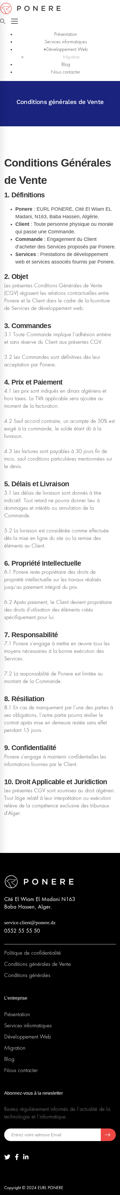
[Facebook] (17, 1157)
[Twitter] (7, 1157)
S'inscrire (108, 1134)
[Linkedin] (26, 1157)
